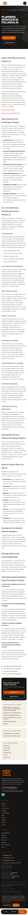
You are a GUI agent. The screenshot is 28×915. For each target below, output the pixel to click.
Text (15, 911)
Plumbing (3, 842)
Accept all (16, 905)
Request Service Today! (8, 110)
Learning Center (5, 813)
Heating (3, 835)
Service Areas (5, 808)
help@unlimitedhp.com (9, 860)
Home (2, 10)
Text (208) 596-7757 (8, 857)
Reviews (3, 820)
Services (7, 10)
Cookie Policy (12, 889)
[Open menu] (24, 3)
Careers (3, 817)
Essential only (7, 905)
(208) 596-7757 (10, 42)
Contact (3, 822)
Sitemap (3, 824)
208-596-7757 (16, 113)
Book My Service (6, 113)
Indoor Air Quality (5, 844)
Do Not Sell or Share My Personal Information (11, 891)
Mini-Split (3, 840)
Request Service (9, 38)
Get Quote (22, 911)
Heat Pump (4, 837)
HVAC (2, 847)
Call (6, 911)
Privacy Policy (4, 889)
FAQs (2, 815)
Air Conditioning (5, 833)
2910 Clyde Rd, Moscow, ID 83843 (12, 862)
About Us (3, 803)
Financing (3, 810)
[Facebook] (3, 866)
